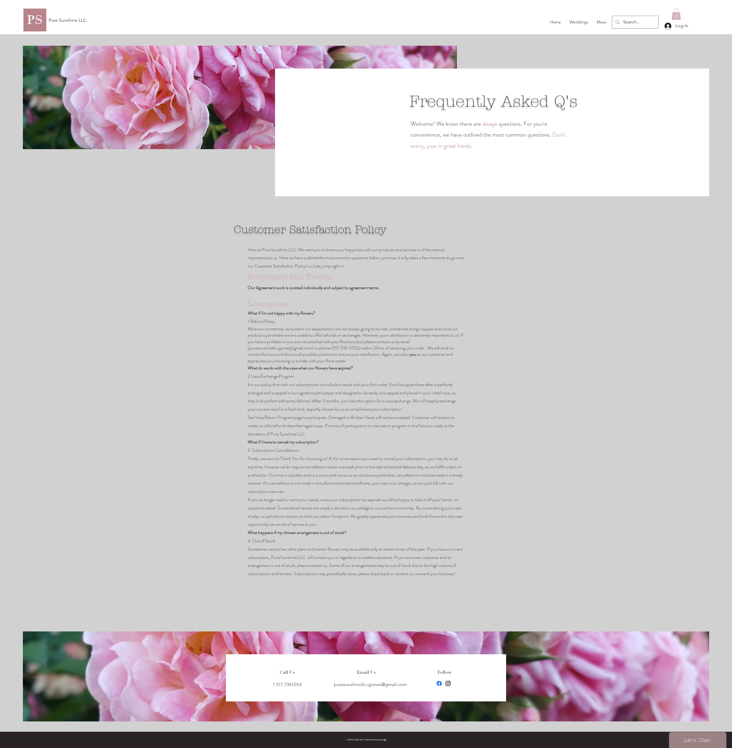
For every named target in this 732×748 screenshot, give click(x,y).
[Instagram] (448, 683)
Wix (384, 740)
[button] (676, 14)
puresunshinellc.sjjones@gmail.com (280, 348)
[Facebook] (439, 683)
